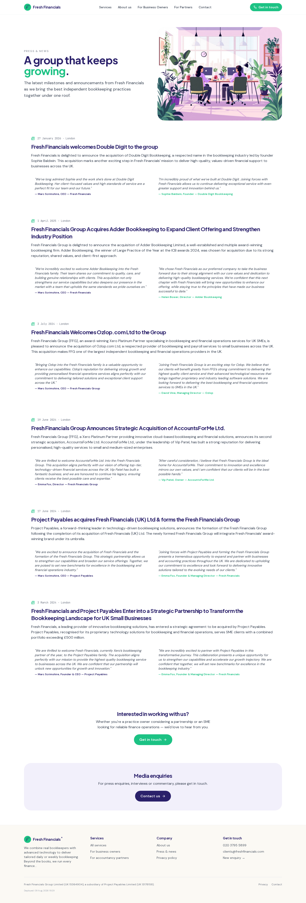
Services (105, 7)
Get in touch (268, 7)
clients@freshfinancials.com (243, 851)
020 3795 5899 (234, 845)
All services (98, 845)
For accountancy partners (109, 858)
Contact (205, 7)
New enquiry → (234, 858)
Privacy (263, 884)
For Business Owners (153, 7)
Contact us (150, 796)
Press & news (166, 851)
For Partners (183, 7)
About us (124, 7)
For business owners (105, 851)
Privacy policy (167, 858)
